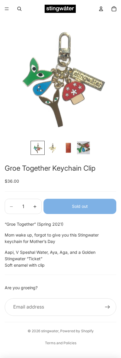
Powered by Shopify (77, 331)
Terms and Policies (60, 343)
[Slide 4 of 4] (83, 147)
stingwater (49, 331)
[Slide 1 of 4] (37, 147)
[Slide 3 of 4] (68, 147)
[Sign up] (107, 307)
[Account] (101, 8)
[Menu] (7, 9)
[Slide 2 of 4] (52, 147)
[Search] (19, 8)
